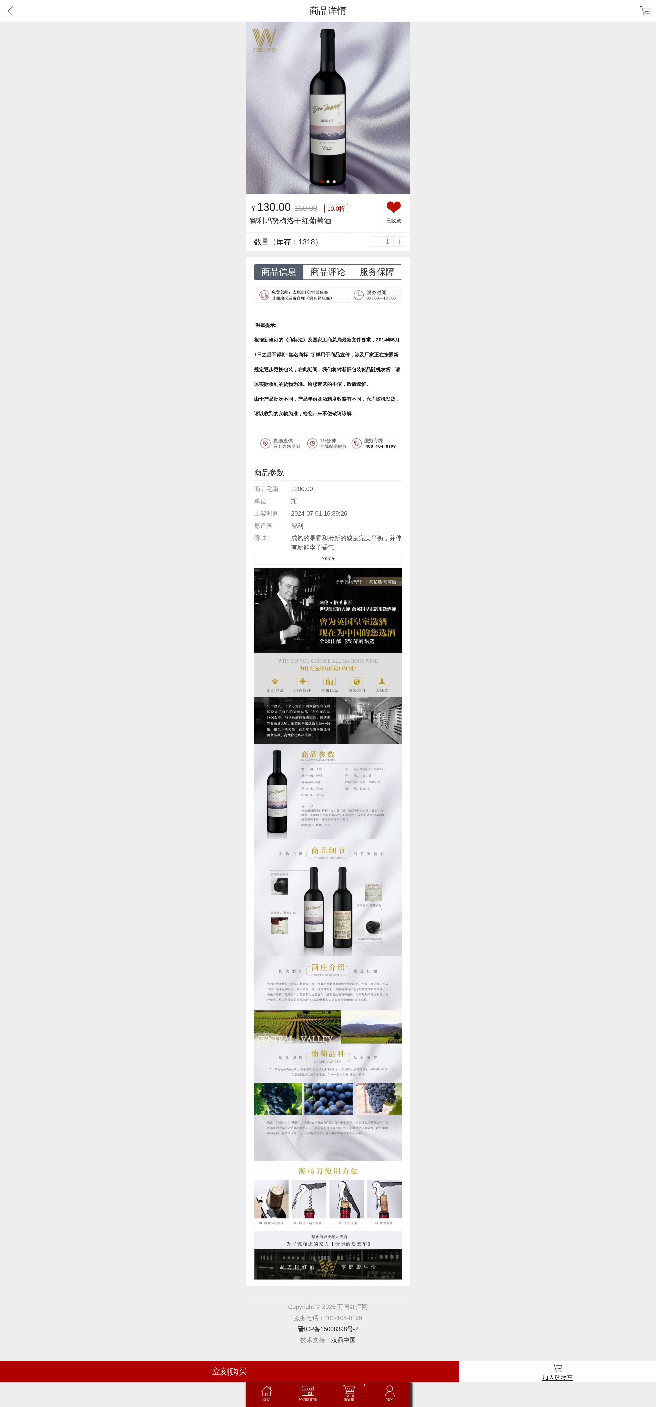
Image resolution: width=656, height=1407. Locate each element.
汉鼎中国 (343, 1340)
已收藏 (393, 220)
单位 (260, 501)
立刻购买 (229, 1371)
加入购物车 (557, 1377)
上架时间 (266, 513)
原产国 (263, 525)
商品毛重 (266, 488)
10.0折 (336, 208)
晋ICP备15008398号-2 (328, 1329)
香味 (260, 538)
